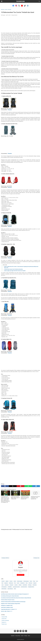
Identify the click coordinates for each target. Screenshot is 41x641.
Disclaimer (13, 635)
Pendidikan (10, 586)
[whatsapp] (28, 486)
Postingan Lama (36, 557)
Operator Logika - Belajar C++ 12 (6, 611)
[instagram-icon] (20, 631)
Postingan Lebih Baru (5, 557)
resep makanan (10, 588)
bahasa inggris (19, 581)
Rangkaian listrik (31, 586)
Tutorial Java (4, 624)
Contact (22, 635)
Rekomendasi (4, 588)
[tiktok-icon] (26, 631)
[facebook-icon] (15, 631)
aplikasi (7, 581)
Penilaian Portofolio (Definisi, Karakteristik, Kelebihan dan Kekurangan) (13, 601)
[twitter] (13, 486)
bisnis (31, 581)
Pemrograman (4, 586)
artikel (15, 581)
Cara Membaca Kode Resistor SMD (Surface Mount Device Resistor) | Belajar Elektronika (16, 597)
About (29, 635)
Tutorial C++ (4, 622)
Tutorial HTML (4, 616)
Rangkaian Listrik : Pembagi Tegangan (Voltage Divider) (10, 603)
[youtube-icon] (23, 631)
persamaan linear (24, 586)
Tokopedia (10, 109)
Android (3, 581)
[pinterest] (20, 486)
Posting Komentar (14, 15)
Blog (34, 581)
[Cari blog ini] (39, 1)
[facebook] (5, 486)
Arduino (11, 581)
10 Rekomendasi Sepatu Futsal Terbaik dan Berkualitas (13, 269)
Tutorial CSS (4, 618)
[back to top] (39, 639)
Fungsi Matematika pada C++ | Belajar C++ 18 (8, 609)
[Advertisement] (20, 24)
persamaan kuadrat (16, 586)
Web (15, 588)
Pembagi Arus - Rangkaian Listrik (6, 605)
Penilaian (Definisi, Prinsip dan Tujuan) (7, 599)
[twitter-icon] (18, 631)
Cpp (37, 581)
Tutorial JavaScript (5, 620)
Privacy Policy (17, 635)
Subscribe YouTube (21, 574)
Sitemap (25, 635)
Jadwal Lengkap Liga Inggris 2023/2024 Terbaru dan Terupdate (15, 270)
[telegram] (36, 486)
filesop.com (20, 1)
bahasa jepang (26, 581)
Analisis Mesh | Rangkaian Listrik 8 (7, 607)
